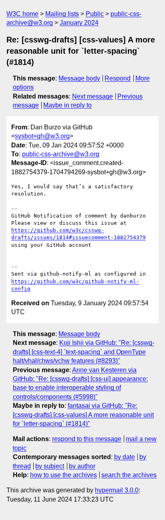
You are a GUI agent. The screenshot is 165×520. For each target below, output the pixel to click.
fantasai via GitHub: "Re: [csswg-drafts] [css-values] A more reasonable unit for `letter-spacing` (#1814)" (83, 414)
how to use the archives (63, 475)
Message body (79, 78)
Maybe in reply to (67, 105)
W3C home (22, 13)
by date (124, 456)
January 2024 (79, 22)
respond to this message (86, 438)
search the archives (129, 475)
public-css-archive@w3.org (60, 154)
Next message (92, 96)
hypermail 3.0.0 (117, 490)
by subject (49, 466)
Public (95, 13)
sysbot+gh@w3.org (42, 136)
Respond (118, 78)
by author (82, 466)
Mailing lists (62, 13)
